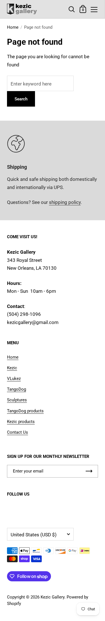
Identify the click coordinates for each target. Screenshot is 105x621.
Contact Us (17, 432)
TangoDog (16, 389)
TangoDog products (25, 410)
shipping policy (65, 202)
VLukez (14, 378)
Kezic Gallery (52, 597)
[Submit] (89, 471)
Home (12, 27)
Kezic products (21, 421)
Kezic (12, 367)
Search (21, 99)
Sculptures (17, 399)
